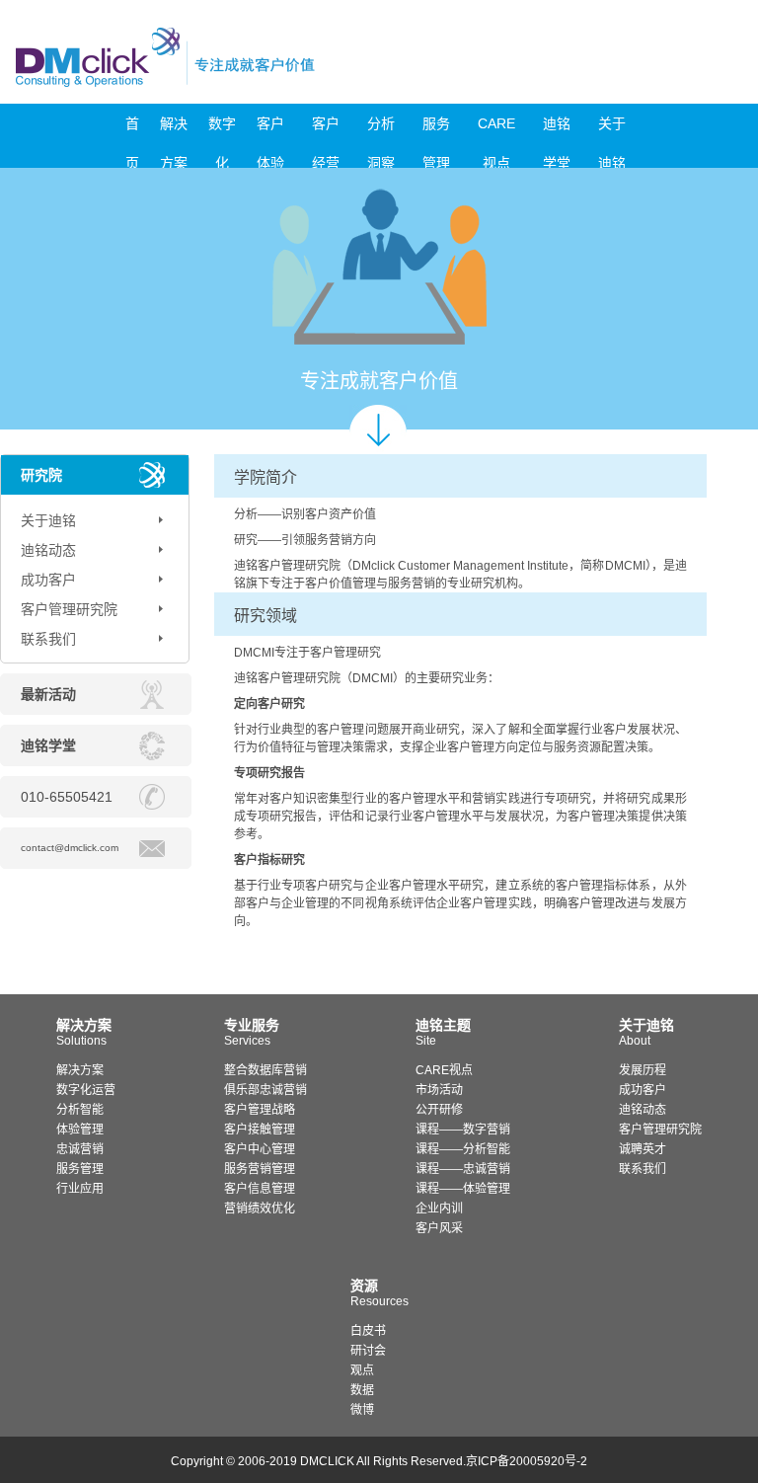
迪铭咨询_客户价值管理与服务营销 (249, 57)
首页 (132, 129)
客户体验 (270, 129)
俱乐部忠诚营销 (265, 1090)
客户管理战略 (259, 1110)
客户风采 (439, 1228)
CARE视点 (496, 129)
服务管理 (436, 129)
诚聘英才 (642, 1149)
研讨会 (368, 1351)
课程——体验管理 (463, 1189)
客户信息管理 (259, 1189)
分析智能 (80, 1110)
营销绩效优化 (259, 1208)
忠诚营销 (80, 1149)
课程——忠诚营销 (463, 1169)
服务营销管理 (259, 1169)
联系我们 (48, 639)
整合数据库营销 (265, 1070)
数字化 (222, 129)
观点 (362, 1370)
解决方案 (174, 129)
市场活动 (439, 1090)
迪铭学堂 (556, 129)
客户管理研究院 (69, 609)
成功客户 (48, 579)
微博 (362, 1410)
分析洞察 (381, 129)
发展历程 (642, 1070)
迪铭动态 (48, 550)
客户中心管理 (259, 1149)
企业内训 (439, 1208)
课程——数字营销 (463, 1129)
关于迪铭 (612, 129)
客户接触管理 (259, 1129)
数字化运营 (85, 1090)
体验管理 (80, 1129)
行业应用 (80, 1189)
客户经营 (326, 129)
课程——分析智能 (463, 1149)
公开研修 (439, 1110)
